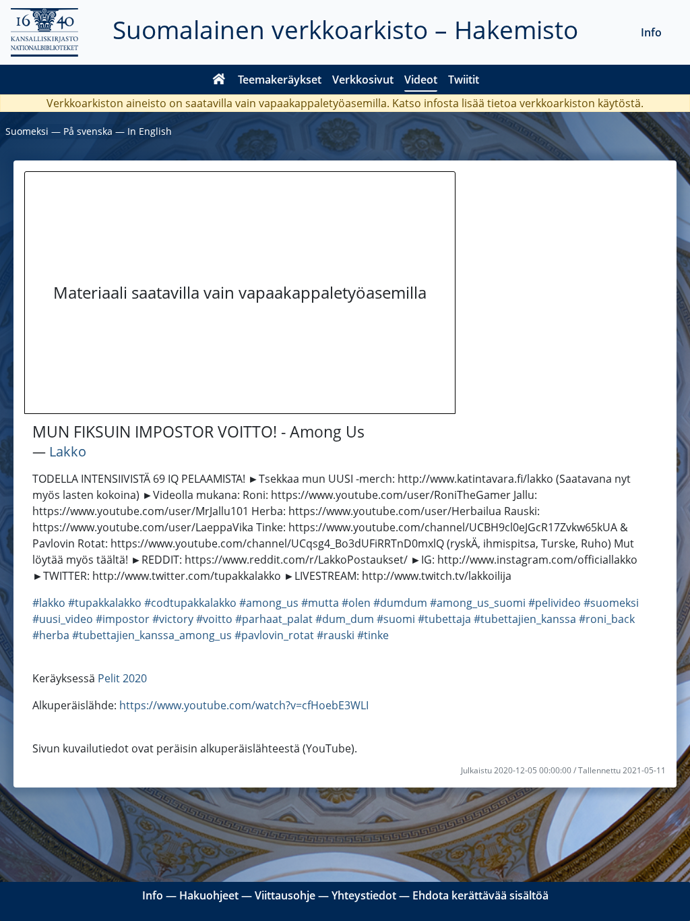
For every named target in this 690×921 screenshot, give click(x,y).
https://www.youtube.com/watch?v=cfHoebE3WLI (244, 705)
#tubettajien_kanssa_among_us (152, 635)
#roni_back (607, 619)
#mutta (320, 602)
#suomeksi (611, 602)
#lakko (48, 602)
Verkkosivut (363, 79)
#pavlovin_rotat (274, 635)
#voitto (214, 619)
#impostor (123, 619)
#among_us (269, 602)
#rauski (335, 635)
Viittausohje (285, 895)
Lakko (67, 451)
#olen (356, 602)
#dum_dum (344, 619)
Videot (420, 79)
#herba (50, 635)
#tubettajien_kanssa (525, 619)
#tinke (373, 635)
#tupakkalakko (105, 602)
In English (149, 131)
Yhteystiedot (364, 895)
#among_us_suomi (478, 602)
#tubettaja (444, 619)
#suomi (396, 619)
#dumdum (400, 602)
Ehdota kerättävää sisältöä (480, 895)
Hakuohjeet (209, 895)
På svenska (88, 131)
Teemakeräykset (279, 79)
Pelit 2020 (122, 678)
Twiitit (463, 79)
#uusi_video (62, 619)
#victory (172, 619)
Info (651, 32)
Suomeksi (27, 131)
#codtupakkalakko (190, 602)
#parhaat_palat (274, 619)
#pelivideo (554, 602)
